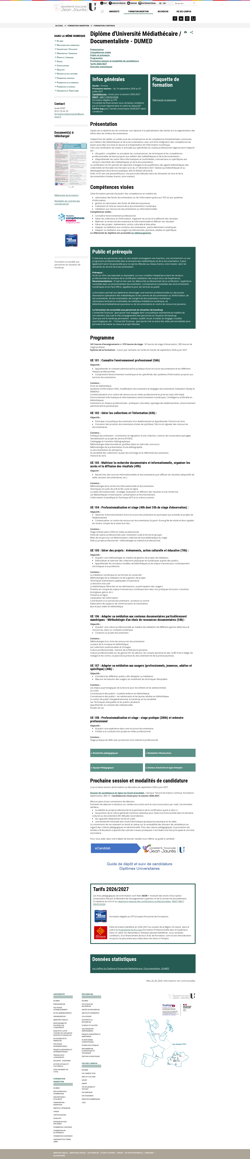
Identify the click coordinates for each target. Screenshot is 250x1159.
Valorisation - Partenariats (88, 1030)
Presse (120, 1153)
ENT (105, 3)
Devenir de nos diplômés (67, 73)
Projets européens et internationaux (62, 1051)
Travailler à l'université (58, 1056)
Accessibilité (93, 1153)
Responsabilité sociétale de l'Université (60, 1025)
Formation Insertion (138, 11)
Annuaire (149, 1153)
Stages (60, 61)
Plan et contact (108, 1153)
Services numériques (91, 1099)
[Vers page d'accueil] (75, 7)
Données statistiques (101, 66)
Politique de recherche (87, 1005)
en (164, 3)
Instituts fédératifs (90, 1013)
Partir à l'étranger (65, 57)
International (149, 3)
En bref (60, 40)
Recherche (163, 11)
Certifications (63, 65)
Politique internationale (60, 1045)
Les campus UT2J (88, 1073)
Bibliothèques (119, 3)
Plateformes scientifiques (88, 1041)
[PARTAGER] (191, 32)
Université (114, 11)
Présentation (97, 49)
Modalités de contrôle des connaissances (67, 202)
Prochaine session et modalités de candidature (114, 61)
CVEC (84, 1102)
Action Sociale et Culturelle (61, 1065)
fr (160, 3)
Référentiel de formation (66, 195)
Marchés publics (60, 1020)
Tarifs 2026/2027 (98, 63)
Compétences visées (100, 52)
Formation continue (104, 25)
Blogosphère (59, 1156)
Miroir (133, 3)
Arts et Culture (88, 1077)
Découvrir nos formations (68, 45)
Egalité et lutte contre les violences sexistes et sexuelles (62, 1033)
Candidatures (99, 94)
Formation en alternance (68, 82)
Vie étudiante (87, 1096)
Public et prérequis (100, 55)
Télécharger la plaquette (164, 100)
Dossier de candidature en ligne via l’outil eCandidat (117, 792)
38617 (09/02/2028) (105, 97)
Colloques (87, 1016)
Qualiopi (61, 69)
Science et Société (90, 1025)
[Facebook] (175, 18)
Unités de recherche (91, 1010)
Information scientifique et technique (88, 1051)
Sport (84, 1080)
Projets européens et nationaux (91, 1035)
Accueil (59, 25)
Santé (84, 1083)
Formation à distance (66, 86)
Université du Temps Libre (68, 90)
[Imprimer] (185, 32)
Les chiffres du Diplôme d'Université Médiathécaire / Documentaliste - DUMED (130, 968)
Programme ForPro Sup (130, 929)
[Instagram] (187, 18)
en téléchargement (141, 233)
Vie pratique (87, 1092)
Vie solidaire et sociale (88, 1088)
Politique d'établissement (60, 1008)
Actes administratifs (62, 1013)
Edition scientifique (91, 1056)
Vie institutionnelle (134, 1153)
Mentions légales (78, 1153)
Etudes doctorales (90, 1045)
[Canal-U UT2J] (193, 18)
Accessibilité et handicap (60, 1039)
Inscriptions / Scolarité (67, 49)
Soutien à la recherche (87, 1021)
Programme (96, 58)
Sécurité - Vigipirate (62, 1061)
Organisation (59, 1016)
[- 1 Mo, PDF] (143, 857)
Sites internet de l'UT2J (60, 1070)
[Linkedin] (181, 18)
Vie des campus (183, 11)
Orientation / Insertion (67, 53)
